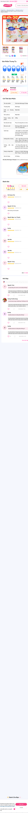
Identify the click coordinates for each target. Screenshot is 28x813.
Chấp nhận (21, 804)
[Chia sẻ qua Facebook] (14, 55)
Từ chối (21, 807)
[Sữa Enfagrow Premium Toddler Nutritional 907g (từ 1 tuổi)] (14, 74)
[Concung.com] (8, 5)
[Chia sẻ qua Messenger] (12, 55)
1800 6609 (11, 1)
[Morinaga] (5, 90)
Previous (2, 74)
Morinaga (13, 87)
